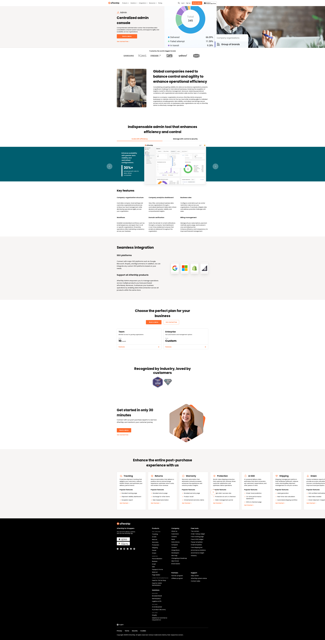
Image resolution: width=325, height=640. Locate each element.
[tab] (139, 139)
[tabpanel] (162, 187)
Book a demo (197, 3)
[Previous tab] (109, 166)
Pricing (160, 3)
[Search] (179, 3)
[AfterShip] (114, 3)
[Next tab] (215, 166)
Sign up (188, 3)
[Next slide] (213, 492)
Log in (183, 3)
